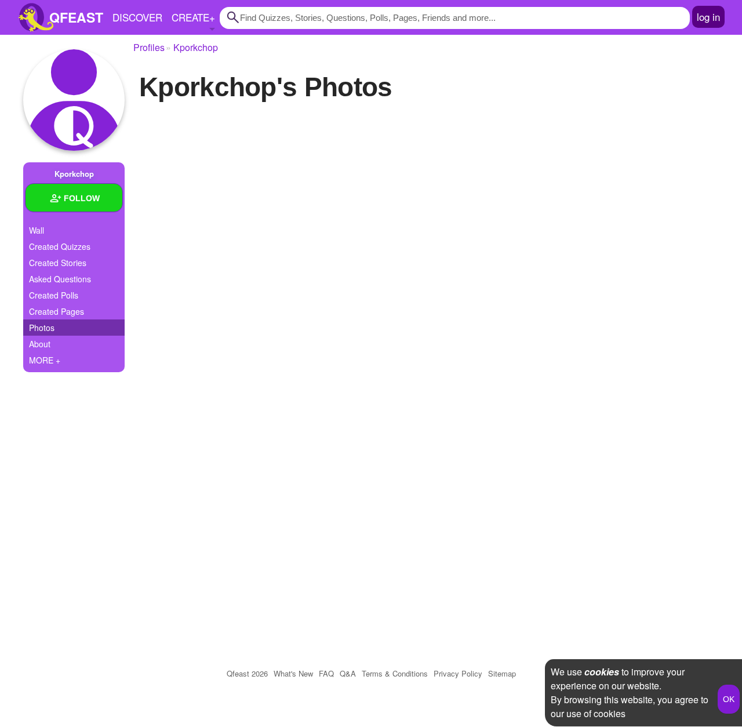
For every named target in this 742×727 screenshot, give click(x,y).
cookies (601, 671)
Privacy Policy (458, 673)
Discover (137, 17)
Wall (36, 230)
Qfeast (247, 673)
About (39, 344)
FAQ (326, 673)
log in (708, 16)
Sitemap (502, 673)
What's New (293, 673)
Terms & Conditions (395, 673)
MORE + (44, 360)
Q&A (348, 673)
